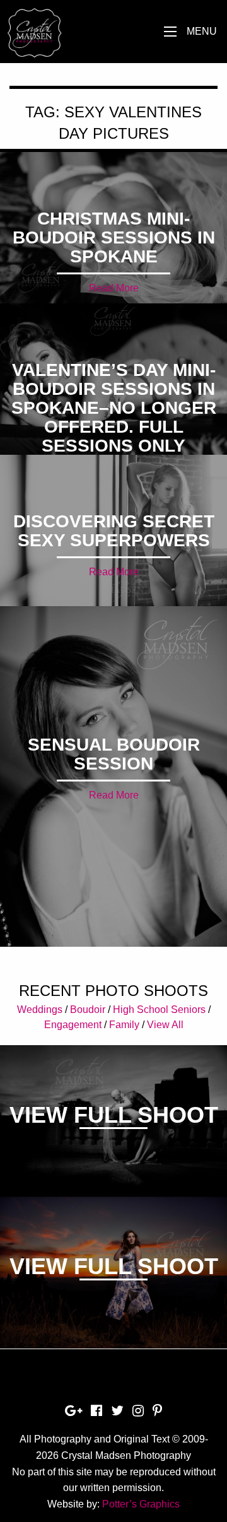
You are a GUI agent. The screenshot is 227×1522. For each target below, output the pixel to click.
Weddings (39, 1009)
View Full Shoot (113, 1115)
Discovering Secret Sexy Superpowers (113, 531)
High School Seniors (159, 1009)
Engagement (73, 1024)
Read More (114, 288)
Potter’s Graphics (141, 1504)
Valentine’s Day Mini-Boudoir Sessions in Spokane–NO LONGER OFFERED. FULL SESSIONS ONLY (113, 407)
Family (124, 1024)
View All (165, 1024)
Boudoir (87, 1009)
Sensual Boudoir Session (114, 754)
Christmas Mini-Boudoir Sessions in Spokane (114, 237)
